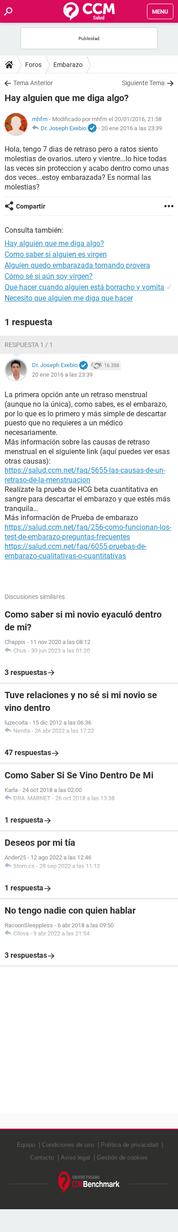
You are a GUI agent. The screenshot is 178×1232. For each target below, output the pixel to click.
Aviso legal (75, 1157)
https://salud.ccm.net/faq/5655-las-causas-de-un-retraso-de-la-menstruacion (85, 475)
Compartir (30, 206)
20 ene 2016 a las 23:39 (131, 128)
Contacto (42, 1157)
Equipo (26, 1144)
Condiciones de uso (68, 1144)
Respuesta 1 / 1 (29, 344)
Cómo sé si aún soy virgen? (49, 276)
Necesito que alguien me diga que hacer (69, 298)
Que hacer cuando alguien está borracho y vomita (84, 287)
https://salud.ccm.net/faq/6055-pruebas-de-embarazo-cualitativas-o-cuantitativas (76, 551)
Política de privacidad (129, 1144)
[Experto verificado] (92, 128)
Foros (33, 64)
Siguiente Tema (143, 83)
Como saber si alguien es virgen (56, 254)
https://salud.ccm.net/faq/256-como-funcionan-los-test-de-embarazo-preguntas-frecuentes (88, 532)
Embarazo (68, 64)
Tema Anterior (33, 83)
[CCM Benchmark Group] (89, 1182)
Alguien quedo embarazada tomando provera (77, 265)
